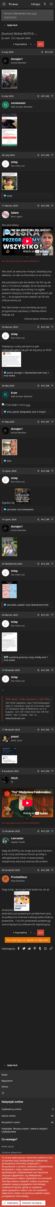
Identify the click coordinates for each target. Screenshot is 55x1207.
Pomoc (5, 1086)
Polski (4, 1074)
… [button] (35, 44)
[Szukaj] (51, 4)
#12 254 (45, 771)
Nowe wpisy (8, 1146)
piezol (15, 736)
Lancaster (17, 838)
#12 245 (45, 327)
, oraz (27, 604)
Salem (15, 212)
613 (40, 44)
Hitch (14, 778)
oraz (20, 509)
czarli (7, 38)
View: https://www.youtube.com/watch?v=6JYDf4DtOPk (21, 823)
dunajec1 (17, 59)
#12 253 (45, 729)
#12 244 (45, 205)
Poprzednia (21, 44)
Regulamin (7, 1080)
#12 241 (49, 52)
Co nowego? (9, 1139)
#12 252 (45, 670)
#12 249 (45, 519)
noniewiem (18, 103)
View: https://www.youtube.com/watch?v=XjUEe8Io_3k (20, 261)
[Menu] (4, 4)
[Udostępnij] (42, 52)
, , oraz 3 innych (26, 411)
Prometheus (19, 877)
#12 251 (45, 614)
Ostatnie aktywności (12, 1152)
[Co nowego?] (45, 4)
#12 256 (45, 870)
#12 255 (45, 831)
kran (14, 392)
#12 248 (45, 470)
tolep (14, 162)
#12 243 (45, 155)
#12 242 (45, 96)
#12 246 (45, 385)
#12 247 (45, 421)
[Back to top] (52, 96)
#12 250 (45, 563)
